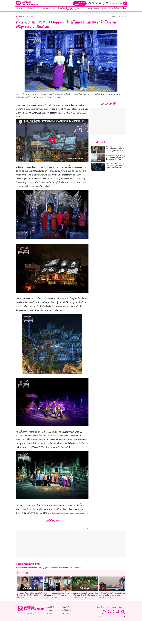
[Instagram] (123, 612)
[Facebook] (50, 520)
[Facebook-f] (104, 612)
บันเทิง (32, 8)
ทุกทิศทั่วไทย (71, 10)
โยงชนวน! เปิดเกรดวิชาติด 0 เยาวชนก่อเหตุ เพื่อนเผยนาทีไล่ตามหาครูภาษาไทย (115, 157)
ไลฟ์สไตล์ (61, 8)
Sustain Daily (100, 8)
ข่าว (25, 8)
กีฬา (38, 8)
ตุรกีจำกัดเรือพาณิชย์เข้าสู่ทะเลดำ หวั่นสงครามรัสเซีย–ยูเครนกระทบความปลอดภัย (112, 595)
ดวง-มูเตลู (46, 8)
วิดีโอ (124, 8)
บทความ (88, 8)
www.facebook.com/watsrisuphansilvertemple (67, 513)
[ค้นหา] (125, 3)
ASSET (71, 8)
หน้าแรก (18, 8)
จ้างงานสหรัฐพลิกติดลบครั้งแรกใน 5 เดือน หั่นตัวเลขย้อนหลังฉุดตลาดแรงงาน (56, 595)
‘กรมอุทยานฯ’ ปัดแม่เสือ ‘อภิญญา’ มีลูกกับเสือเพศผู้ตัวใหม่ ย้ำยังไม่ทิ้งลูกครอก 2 (84, 595)
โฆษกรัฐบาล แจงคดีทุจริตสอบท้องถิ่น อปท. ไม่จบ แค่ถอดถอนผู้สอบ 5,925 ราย (115, 148)
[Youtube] (113, 612)
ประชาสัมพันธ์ (113, 8)
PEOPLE (79, 8)
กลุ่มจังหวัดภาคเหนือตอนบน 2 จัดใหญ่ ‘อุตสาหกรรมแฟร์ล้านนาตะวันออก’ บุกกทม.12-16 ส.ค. (49, 567)
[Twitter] (53, 520)
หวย (54, 8)
